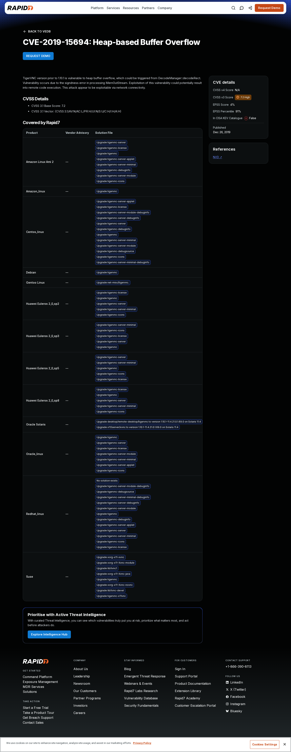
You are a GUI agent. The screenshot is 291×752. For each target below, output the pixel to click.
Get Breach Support (38, 718)
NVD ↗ (217, 157)
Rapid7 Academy (187, 698)
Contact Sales (33, 722)
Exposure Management (40, 682)
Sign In (180, 669)
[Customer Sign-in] (250, 7)
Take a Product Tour (38, 713)
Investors (80, 705)
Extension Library (188, 691)
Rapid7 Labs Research (141, 691)
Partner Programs (87, 698)
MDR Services (33, 687)
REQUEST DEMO (38, 56)
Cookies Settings (264, 744)
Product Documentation (193, 684)
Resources (131, 8)
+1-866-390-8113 (238, 666)
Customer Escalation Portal (195, 705)
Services (113, 8)
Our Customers (84, 691)
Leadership (81, 676)
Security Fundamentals (141, 705)
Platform (97, 8)
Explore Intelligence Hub (49, 634)
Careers (79, 713)
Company (165, 8)
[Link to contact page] (241, 7)
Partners (148, 8)
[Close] (284, 744)
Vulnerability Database (141, 698)
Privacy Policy (142, 743)
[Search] (233, 7)
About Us (80, 669)
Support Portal (186, 676)
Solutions (30, 692)
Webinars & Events (138, 684)
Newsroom (81, 684)
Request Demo (269, 8)
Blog (127, 669)
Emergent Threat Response (144, 676)
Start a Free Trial (35, 708)
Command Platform (37, 677)
